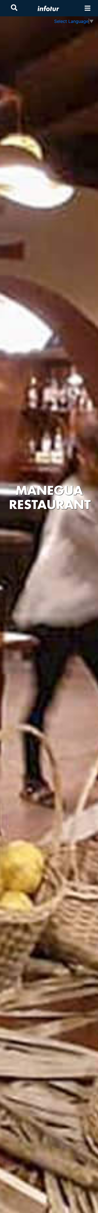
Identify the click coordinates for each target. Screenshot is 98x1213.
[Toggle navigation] (87, 8)
